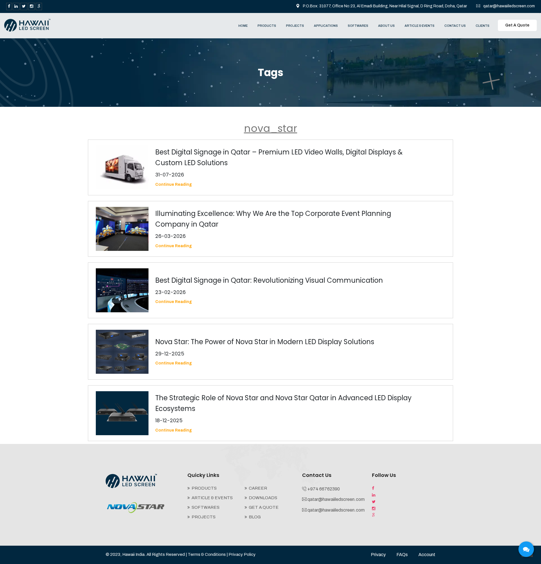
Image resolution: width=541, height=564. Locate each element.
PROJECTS (295, 25)
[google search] (38, 6)
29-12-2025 (169, 353)
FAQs (402, 554)
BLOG (255, 517)
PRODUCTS (267, 25)
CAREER (258, 488)
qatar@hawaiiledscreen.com (509, 6)
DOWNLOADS (263, 498)
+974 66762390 (323, 488)
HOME (243, 25)
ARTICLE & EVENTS (419, 25)
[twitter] (24, 6)
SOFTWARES (358, 25)
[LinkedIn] (16, 6)
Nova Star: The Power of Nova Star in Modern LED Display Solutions (264, 341)
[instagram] (31, 6)
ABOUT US (386, 25)
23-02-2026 (170, 292)
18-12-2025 (169, 420)
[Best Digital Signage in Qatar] (27, 25)
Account (426, 554)
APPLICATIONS (326, 25)
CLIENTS (482, 25)
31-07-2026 (169, 174)
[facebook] (9, 6)
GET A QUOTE (264, 507)
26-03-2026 (170, 236)
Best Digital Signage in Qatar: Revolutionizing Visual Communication (269, 280)
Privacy (378, 554)
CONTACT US (455, 25)
